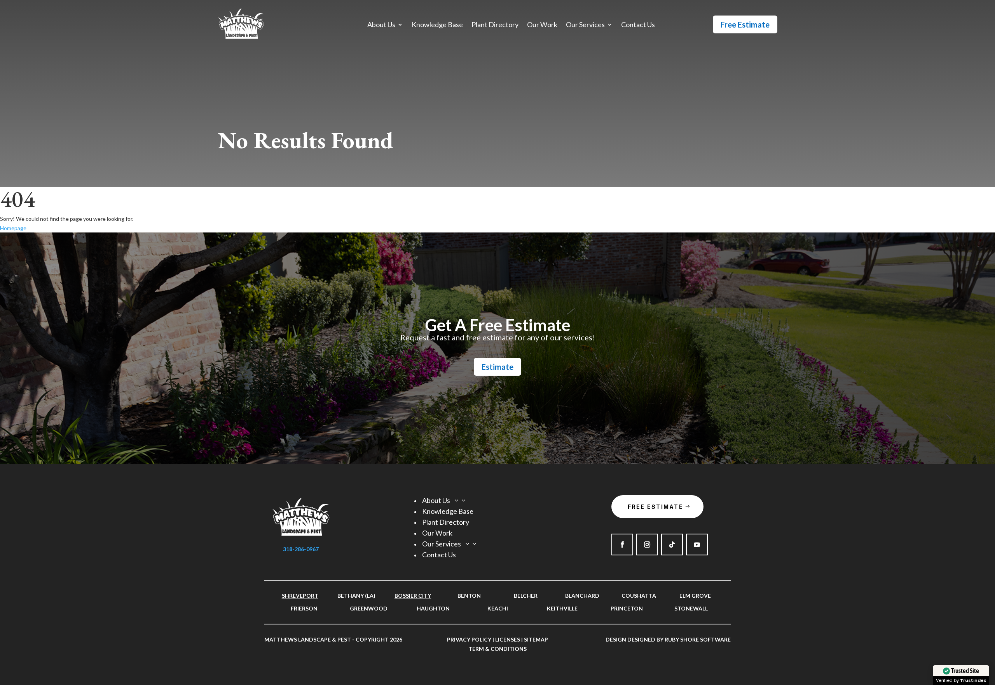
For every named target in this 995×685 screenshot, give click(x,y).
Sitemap (536, 639)
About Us (381, 25)
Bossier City (413, 595)
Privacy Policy (469, 639)
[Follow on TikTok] (672, 544)
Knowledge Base (437, 25)
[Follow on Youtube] (697, 544)
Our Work (542, 25)
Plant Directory (494, 25)
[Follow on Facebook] (622, 544)
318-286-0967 (301, 549)
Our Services (585, 25)
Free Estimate (745, 24)
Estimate (497, 366)
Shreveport (300, 595)
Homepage (13, 228)
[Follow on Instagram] (647, 544)
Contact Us (638, 25)
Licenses (507, 639)
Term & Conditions (497, 648)
